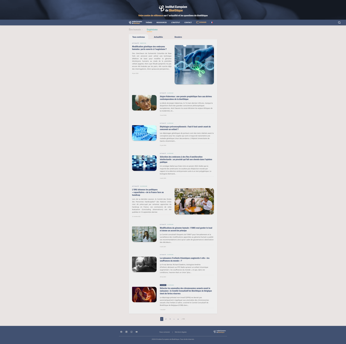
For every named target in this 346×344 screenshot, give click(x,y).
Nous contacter (164, 332)
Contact (188, 22)
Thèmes (149, 22)
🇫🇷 (212, 22)
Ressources (162, 22)
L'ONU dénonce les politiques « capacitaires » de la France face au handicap (148, 192)
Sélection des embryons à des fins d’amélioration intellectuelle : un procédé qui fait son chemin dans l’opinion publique (186, 159)
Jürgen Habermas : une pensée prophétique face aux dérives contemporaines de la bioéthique (186, 97)
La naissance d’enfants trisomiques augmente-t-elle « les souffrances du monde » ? (184, 259)
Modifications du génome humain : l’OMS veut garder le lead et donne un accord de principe (186, 229)
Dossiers (178, 36)
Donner (202, 22)
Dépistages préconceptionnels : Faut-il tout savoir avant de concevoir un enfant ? (185, 128)
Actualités (158, 36)
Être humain (135, 29)
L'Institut (175, 22)
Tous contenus (138, 36)
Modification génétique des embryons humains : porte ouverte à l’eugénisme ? (149, 48)
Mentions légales (181, 332)
